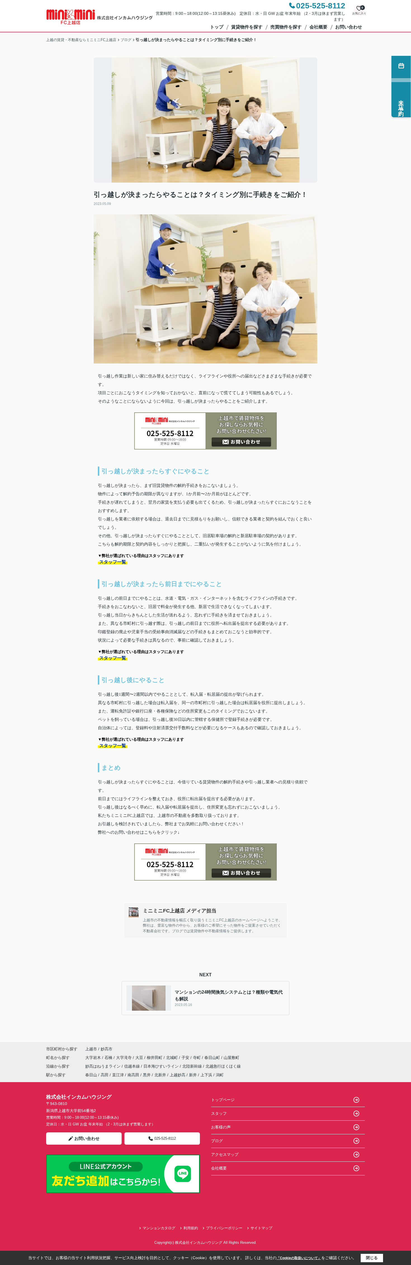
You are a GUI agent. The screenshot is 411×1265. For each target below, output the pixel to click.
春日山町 (212, 1057)
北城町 (172, 1057)
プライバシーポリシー (224, 1228)
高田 (104, 1075)
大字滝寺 (124, 1057)
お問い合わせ (348, 27)
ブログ (217, 1141)
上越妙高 (177, 1075)
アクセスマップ (224, 1154)
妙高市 (106, 1049)
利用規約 (190, 1228)
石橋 (109, 1057)
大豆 (139, 1057)
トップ (216, 27)
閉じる (372, 1258)
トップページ (223, 1099)
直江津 (118, 1075)
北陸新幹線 (192, 1066)
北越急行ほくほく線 (223, 1066)
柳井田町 (155, 1057)
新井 (193, 1075)
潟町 (220, 1075)
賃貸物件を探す (247, 27)
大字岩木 (93, 1057)
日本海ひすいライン (161, 1066)
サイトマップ (261, 1228)
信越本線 (132, 1066)
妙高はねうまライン (103, 1066)
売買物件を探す (286, 27)
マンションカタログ (159, 1228)
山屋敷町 (231, 1057)
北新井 (160, 1075)
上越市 (91, 1049)
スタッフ (219, 1113)
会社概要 (318, 27)
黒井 (147, 1075)
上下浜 (206, 1075)
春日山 (91, 1075)
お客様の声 (221, 1127)
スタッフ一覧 (112, 561)
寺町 (197, 1057)
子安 (185, 1057)
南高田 (133, 1075)
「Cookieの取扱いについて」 (299, 1258)
